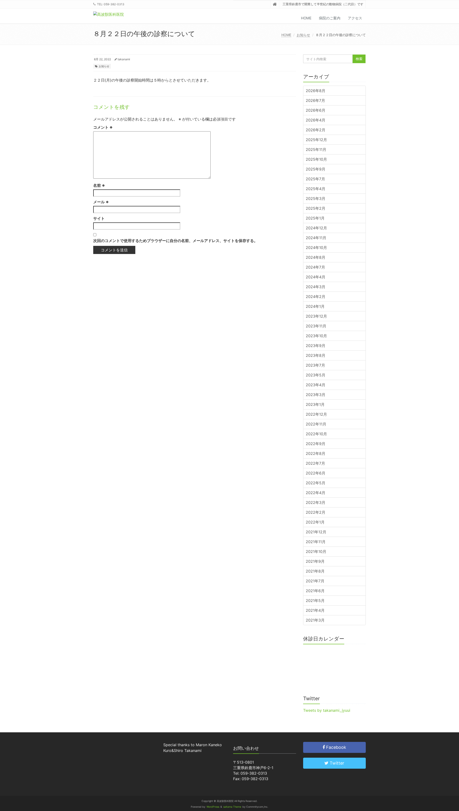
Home (306, 18)
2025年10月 (316, 159)
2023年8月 (315, 355)
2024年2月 (315, 296)
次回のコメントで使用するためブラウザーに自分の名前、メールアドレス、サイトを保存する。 (175, 240)
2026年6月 (315, 110)
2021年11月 (316, 541)
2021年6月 (315, 590)
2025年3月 (315, 198)
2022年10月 (316, 433)
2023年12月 (316, 316)
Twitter (336, 763)
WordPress (213, 806)
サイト (99, 218)
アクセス (355, 18)
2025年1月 (315, 218)
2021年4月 (315, 610)
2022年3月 (315, 502)
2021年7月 (315, 581)
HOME (286, 35)
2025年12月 (316, 139)
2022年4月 (315, 492)
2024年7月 (315, 267)
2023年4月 (315, 384)
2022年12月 (316, 414)
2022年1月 (315, 522)
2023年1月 (315, 404)
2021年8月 (315, 571)
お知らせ (303, 35)
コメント (103, 127)
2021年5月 (315, 600)
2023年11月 (316, 326)
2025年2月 (315, 208)
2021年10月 (316, 551)
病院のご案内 (329, 18)
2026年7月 (315, 100)
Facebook (335, 747)
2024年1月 (315, 306)
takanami (124, 59)
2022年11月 (316, 424)
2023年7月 (315, 365)
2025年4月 (315, 188)
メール (101, 201)
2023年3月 (315, 394)
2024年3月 (315, 286)
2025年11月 (316, 149)
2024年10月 (316, 247)
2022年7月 (315, 463)
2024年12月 (316, 228)
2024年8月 (315, 257)
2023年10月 (316, 335)
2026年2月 (315, 129)
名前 (99, 185)
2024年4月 (315, 277)
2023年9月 (315, 345)
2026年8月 (315, 90)
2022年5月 (315, 482)
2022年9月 (315, 443)
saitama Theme (232, 806)
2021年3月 (315, 620)
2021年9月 (315, 561)
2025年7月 (315, 179)
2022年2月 (315, 512)
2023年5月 (315, 375)
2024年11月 (316, 237)
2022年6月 (315, 473)
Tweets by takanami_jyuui (326, 710)
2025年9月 (315, 169)
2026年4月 (315, 120)
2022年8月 (315, 453)
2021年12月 (316, 532)
